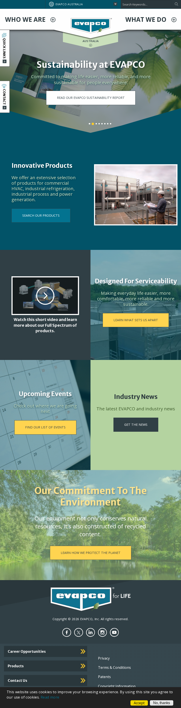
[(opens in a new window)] (66, 632)
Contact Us (17, 680)
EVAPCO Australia (69, 4)
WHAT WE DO (146, 19)
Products (16, 666)
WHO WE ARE (26, 19)
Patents (104, 676)
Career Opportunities (27, 651)
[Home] (90, 25)
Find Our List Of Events (45, 427)
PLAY (91, 82)
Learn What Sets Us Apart (135, 320)
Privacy (104, 658)
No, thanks (161, 703)
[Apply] (176, 4)
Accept (139, 703)
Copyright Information (117, 686)
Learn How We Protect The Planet (91, 553)
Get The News (135, 424)
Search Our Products (41, 215)
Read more (50, 697)
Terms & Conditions (114, 667)
